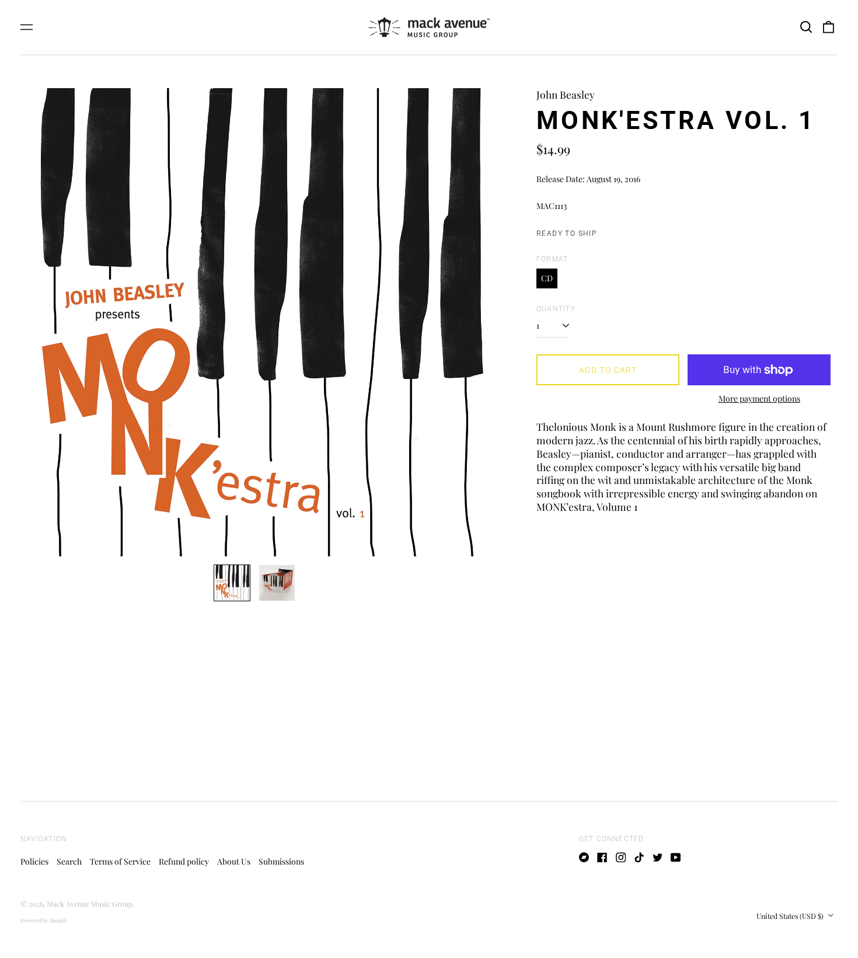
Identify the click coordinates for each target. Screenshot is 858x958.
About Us (233, 861)
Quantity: (557, 309)
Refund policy (184, 861)
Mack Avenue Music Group (89, 903)
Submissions (281, 861)
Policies (34, 861)
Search (69, 861)
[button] (806, 27)
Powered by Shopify (44, 920)
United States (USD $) (790, 916)
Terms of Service (120, 861)
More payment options (759, 398)
